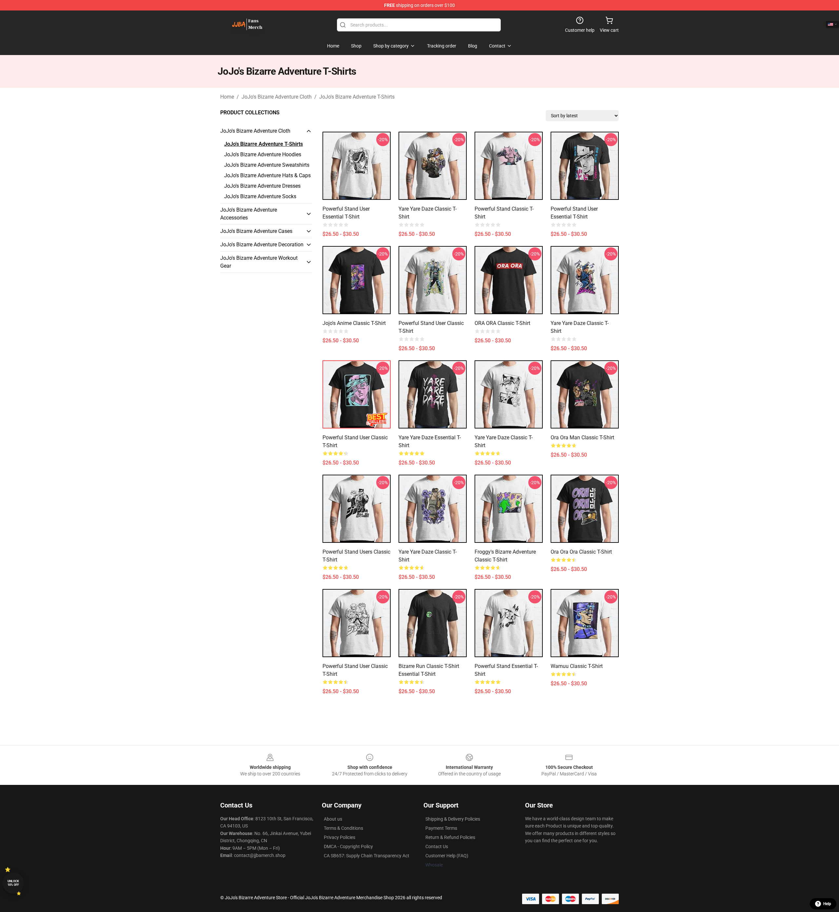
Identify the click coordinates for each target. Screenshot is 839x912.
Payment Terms (441, 828)
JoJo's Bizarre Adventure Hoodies (262, 154)
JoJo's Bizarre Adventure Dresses (262, 186)
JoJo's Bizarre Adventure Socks (260, 196)
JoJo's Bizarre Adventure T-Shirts (357, 97)
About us (333, 819)
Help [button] (827, 904)
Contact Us (436, 846)
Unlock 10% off (13, 883)
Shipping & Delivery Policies (452, 819)
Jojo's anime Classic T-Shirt (354, 323)
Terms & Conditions (343, 828)
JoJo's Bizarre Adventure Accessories (248, 214)
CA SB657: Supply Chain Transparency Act (366, 855)
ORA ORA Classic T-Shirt (502, 323)
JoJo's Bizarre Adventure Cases (256, 231)
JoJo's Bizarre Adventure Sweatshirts (266, 165)
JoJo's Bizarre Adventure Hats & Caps (267, 175)
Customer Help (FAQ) (446, 855)
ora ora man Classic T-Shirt (582, 437)
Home (227, 97)
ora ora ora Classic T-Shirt (581, 552)
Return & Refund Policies (450, 837)
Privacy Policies (339, 837)
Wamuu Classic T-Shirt (577, 666)
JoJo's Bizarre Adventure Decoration (261, 244)
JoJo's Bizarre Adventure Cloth (277, 97)
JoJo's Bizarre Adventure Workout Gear (259, 262)
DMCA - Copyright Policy (348, 846)
